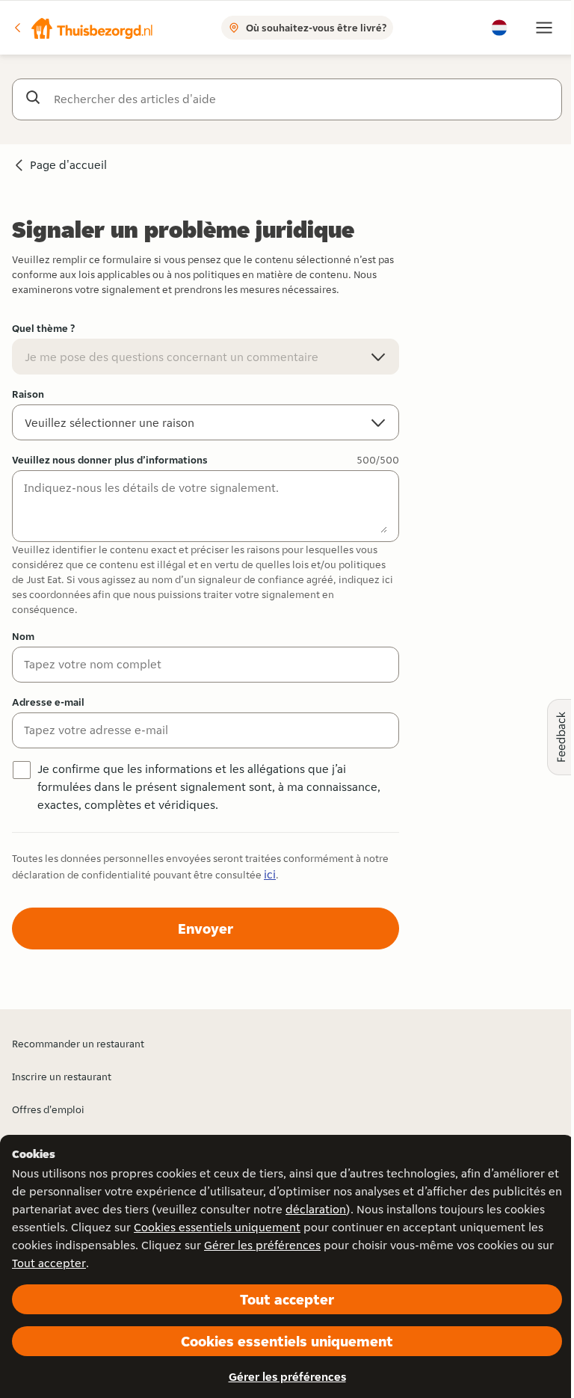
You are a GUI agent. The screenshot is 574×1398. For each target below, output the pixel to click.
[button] (83, 28)
